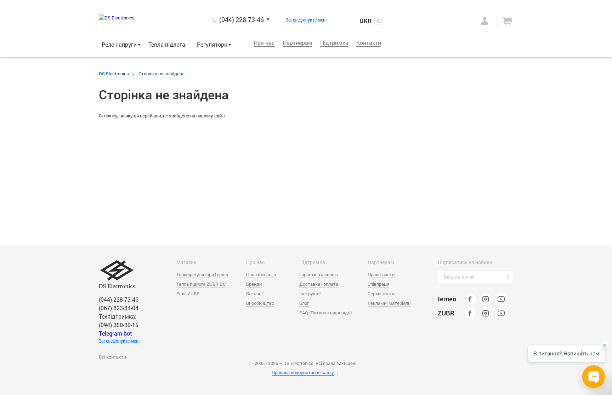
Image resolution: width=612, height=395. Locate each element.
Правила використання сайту (303, 372)
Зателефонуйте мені (306, 20)
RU (378, 20)
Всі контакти (112, 357)
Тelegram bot (115, 333)
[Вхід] (477, 20)
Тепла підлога (166, 44)
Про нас (264, 42)
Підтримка (334, 42)
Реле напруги (119, 44)
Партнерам (297, 42)
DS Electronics (114, 73)
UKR (365, 20)
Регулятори (212, 44)
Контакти (368, 42)
